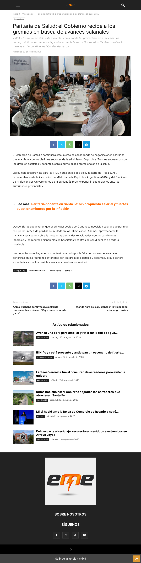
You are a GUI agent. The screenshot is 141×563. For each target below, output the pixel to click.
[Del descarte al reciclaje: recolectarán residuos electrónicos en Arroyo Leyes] (23, 437)
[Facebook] (53, 144)
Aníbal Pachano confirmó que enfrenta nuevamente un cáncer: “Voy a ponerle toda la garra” (39, 310)
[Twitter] (61, 144)
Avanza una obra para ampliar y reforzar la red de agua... (77, 332)
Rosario (40, 416)
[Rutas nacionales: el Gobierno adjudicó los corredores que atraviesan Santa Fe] (23, 398)
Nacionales (42, 400)
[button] (18, 5)
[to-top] (136, 557)
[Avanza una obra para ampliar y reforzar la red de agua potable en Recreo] (23, 338)
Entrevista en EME (45, 357)
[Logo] (70, 504)
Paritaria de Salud (37, 270)
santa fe (69, 270)
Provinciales (27, 14)
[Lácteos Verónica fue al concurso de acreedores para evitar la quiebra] (23, 378)
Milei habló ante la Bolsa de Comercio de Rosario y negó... (77, 411)
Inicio (15, 14)
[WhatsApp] (69, 144)
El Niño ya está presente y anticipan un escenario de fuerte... (80, 352)
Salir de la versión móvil (70, 558)
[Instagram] (65, 535)
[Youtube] (84, 535)
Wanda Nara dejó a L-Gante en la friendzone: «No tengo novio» (102, 308)
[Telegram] (86, 144)
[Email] (78, 144)
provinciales (55, 270)
